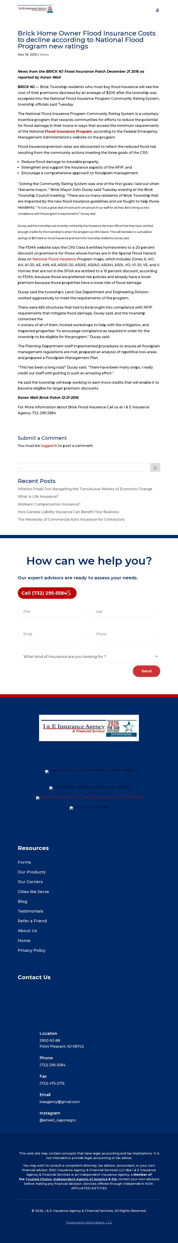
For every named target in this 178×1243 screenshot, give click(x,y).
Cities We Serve (33, 891)
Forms (24, 862)
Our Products (31, 872)
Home (24, 940)
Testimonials (30, 911)
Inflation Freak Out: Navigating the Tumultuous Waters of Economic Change (85, 489)
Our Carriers (30, 881)
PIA (114, 1179)
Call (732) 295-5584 (44, 593)
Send (147, 671)
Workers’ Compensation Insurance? (49, 504)
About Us (27, 930)
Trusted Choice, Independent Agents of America (66, 1179)
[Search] (155, 467)
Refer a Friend (32, 921)
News (44, 54)
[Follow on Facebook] (89, 761)
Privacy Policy (31, 950)
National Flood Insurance (54, 259)
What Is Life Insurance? (38, 496)
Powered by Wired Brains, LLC (89, 1222)
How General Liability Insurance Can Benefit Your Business (68, 512)
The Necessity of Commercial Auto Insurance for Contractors (71, 519)
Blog (22, 901)
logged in (49, 446)
